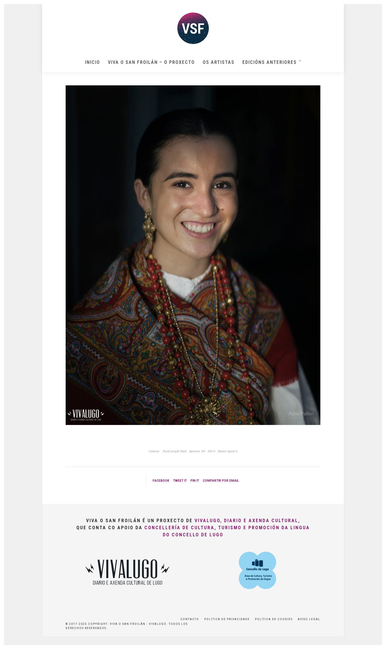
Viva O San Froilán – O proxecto (151, 62)
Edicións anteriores (269, 62)
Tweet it (180, 480)
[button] (374, 7)
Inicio (92, 62)
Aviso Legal (309, 619)
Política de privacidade (227, 619)
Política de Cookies (274, 619)
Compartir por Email (221, 480)
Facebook (161, 480)
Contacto (189, 619)
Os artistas (218, 62)
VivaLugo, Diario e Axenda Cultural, (247, 520)
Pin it (194, 480)
